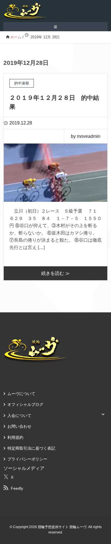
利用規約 (15, 437)
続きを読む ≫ (55, 273)
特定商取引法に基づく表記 (31, 448)
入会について (19, 415)
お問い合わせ (19, 426)
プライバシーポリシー (27, 459)
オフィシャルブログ (25, 404)
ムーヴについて (21, 393)
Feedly (17, 488)
